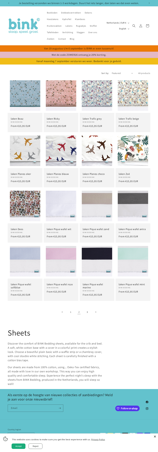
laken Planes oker (21, 173)
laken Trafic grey (92, 118)
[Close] (154, 436)
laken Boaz (17, 118)
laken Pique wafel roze (60, 284)
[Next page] (95, 312)
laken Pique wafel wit (59, 229)
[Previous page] (62, 312)
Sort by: (105, 73)
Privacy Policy (98, 439)
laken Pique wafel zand (96, 229)
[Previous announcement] (8, 3)
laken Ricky (53, 118)
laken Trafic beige (129, 118)
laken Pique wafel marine (93, 286)
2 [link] (79, 312)
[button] (134, 25)
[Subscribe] (59, 408)
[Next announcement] (149, 3)
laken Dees (17, 229)
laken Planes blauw (58, 173)
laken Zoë (124, 173)
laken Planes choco (94, 173)
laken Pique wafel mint (132, 284)
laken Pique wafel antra (132, 229)
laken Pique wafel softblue (21, 286)
